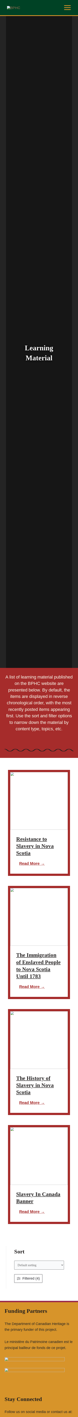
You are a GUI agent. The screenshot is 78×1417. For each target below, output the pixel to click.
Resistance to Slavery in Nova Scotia (35, 846)
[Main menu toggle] (67, 7)
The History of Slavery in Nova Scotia (35, 1085)
